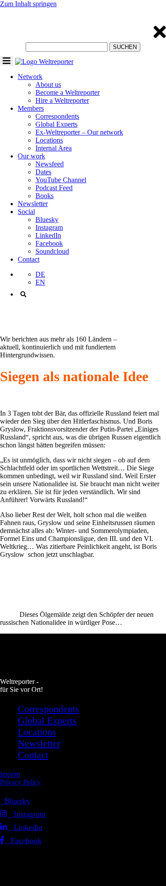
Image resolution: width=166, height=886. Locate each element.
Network (30, 76)
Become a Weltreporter (67, 92)
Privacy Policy (20, 782)
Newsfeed (49, 164)
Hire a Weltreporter (62, 100)
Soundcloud (52, 251)
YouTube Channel (60, 180)
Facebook (49, 243)
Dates (43, 172)
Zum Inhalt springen (28, 4)
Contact (28, 259)
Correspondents (57, 116)
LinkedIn (48, 235)
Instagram (49, 227)
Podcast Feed (54, 187)
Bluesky (46, 219)
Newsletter (33, 203)
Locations (49, 140)
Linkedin (24, 827)
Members (31, 108)
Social (26, 211)
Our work (31, 156)
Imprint (10, 774)
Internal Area (53, 148)
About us (48, 84)
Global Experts (56, 124)
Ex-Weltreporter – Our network (79, 132)
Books (44, 195)
